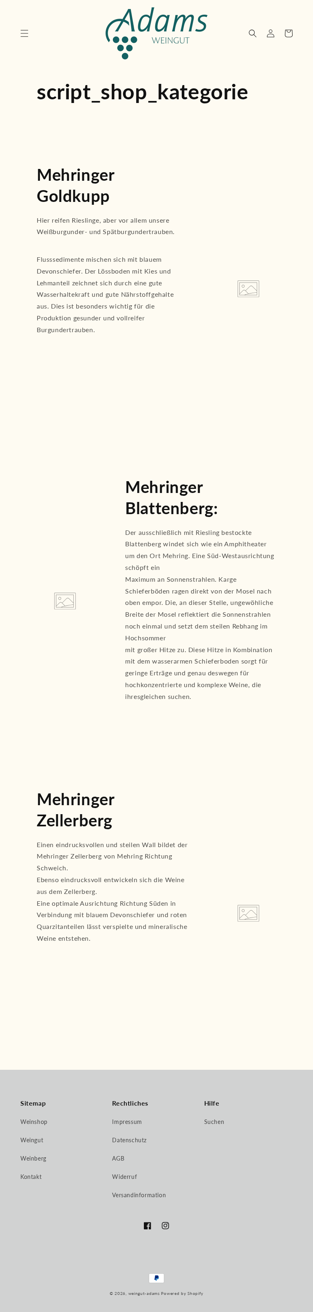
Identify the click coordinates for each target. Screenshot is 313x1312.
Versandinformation (139, 1195)
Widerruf (124, 1176)
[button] (24, 33)
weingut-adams (144, 1293)
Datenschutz (129, 1140)
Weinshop (34, 1121)
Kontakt (31, 1176)
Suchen (214, 1121)
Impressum (127, 1121)
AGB (118, 1158)
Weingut (31, 1140)
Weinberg (33, 1158)
